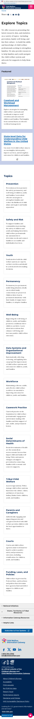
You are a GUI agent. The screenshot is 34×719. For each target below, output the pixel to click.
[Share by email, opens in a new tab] (13, 15)
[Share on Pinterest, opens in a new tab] (18, 15)
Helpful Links (8, 623)
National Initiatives (10, 606)
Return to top (7, 715)
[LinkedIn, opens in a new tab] (19, 649)
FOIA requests (8, 685)
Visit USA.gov (7, 712)
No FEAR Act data (9, 688)
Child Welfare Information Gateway (16, 673)
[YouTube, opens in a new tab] (14, 649)
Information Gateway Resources (16, 618)
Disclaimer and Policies (11, 698)
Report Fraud (8, 692)
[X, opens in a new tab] (9, 649)
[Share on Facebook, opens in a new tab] (8, 15)
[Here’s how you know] (17, 2)
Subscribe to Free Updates (14, 631)
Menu (31, 8)
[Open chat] (30, 715)
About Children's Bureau (12, 679)
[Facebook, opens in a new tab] (4, 649)
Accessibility (7, 682)
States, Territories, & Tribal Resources (18, 612)
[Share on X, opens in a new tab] (11, 15)
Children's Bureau (9, 671)
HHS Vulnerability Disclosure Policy (16, 701)
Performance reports (11, 695)
